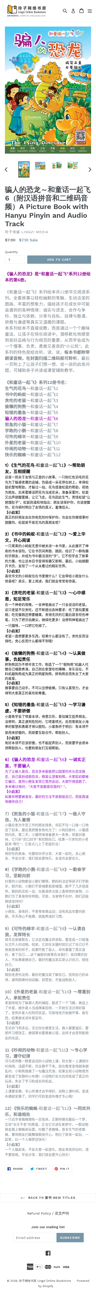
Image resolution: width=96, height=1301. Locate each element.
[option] (24, 169)
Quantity (11, 252)
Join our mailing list (48, 1227)
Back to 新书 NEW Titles (51, 1197)
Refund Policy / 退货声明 (48, 1213)
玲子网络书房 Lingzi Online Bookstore (45, 1280)
